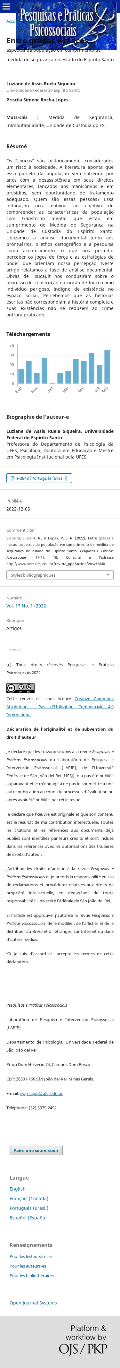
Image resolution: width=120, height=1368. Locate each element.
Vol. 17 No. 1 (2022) (70, 21)
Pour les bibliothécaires (32, 1275)
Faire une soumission (36, 1150)
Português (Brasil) (29, 1208)
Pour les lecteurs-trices (31, 1256)
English (18, 1189)
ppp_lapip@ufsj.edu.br (41, 1093)
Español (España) (28, 1218)
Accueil (13, 21)
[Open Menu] (6, 6)
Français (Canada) (29, 1198)
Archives (36, 21)
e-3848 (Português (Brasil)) (41, 478)
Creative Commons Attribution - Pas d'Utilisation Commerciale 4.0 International (60, 707)
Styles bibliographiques (33, 575)
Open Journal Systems (33, 1303)
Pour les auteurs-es (28, 1266)
